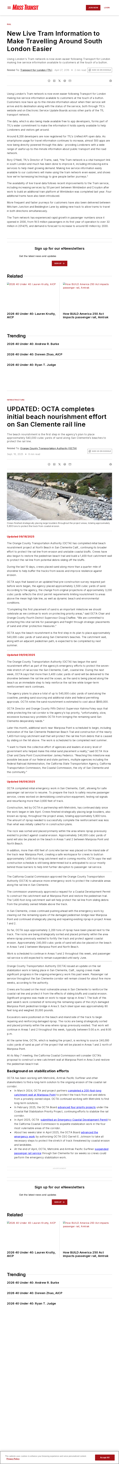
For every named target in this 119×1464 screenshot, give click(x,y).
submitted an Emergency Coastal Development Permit (74, 1119)
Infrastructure (15, 400)
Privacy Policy (13, 1459)
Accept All (104, 1457)
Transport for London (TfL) (36, 70)
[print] (110, 80)
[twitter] (59, 80)
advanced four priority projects (77, 1107)
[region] (59, 1457)
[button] (9, 8)
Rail (9, 24)
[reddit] (64, 80)
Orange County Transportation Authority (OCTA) (48, 448)
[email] (69, 80)
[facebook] (49, 80)
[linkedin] (54, 80)
